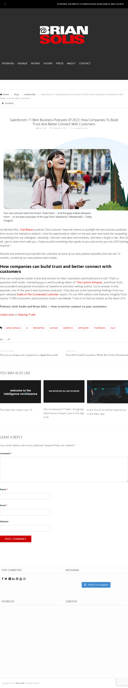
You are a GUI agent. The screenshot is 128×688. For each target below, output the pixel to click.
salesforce (68, 327)
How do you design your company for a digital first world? (29, 355)
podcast (54, 327)
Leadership (29, 94)
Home (6, 94)
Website (4, 521)
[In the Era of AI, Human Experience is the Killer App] (107, 392)
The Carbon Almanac (89, 282)
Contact (85, 63)
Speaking (8, 63)
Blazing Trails (27, 314)
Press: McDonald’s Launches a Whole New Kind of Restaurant (97, 355)
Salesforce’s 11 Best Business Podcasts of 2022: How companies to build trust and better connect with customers (64, 122)
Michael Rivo (39, 327)
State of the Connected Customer (38, 294)
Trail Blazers (27, 229)
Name (4, 489)
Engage (23, 63)
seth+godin (83, 327)
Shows (48, 63)
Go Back (8, 103)
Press (60, 63)
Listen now (7, 314)
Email (4, 505)
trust (113, 327)
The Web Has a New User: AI (16, 409)
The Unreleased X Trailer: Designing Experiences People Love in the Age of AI (64, 413)
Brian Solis (64, 35)
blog (16, 94)
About (71, 63)
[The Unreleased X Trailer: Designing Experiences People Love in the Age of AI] (64, 392)
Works (35, 63)
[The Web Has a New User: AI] (20, 392)
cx (27, 327)
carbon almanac (13, 327)
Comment (6, 453)
